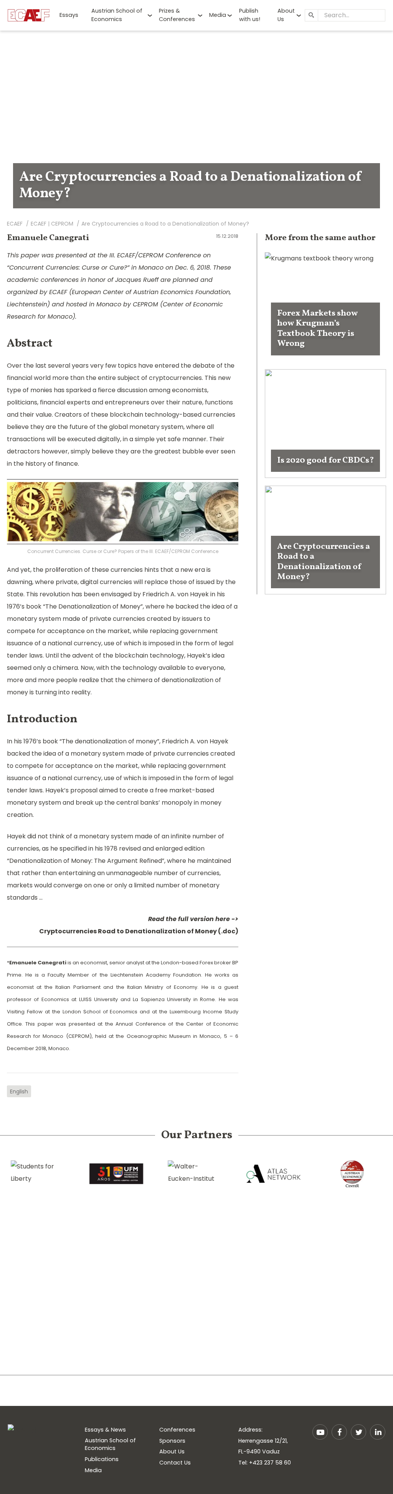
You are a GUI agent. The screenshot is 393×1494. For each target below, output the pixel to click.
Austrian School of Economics (116, 15)
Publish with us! (249, 15)
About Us (286, 15)
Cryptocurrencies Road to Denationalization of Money (128, 931)
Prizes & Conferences (177, 15)
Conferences (177, 1429)
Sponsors (172, 1441)
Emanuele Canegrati (48, 238)
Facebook (339, 1432)
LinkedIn (377, 1432)
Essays (68, 15)
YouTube (320, 1432)
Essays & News (105, 1429)
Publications (102, 1459)
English (19, 1091)
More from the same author (320, 238)
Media (217, 15)
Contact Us (175, 1462)
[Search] (311, 15)
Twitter (358, 1432)
